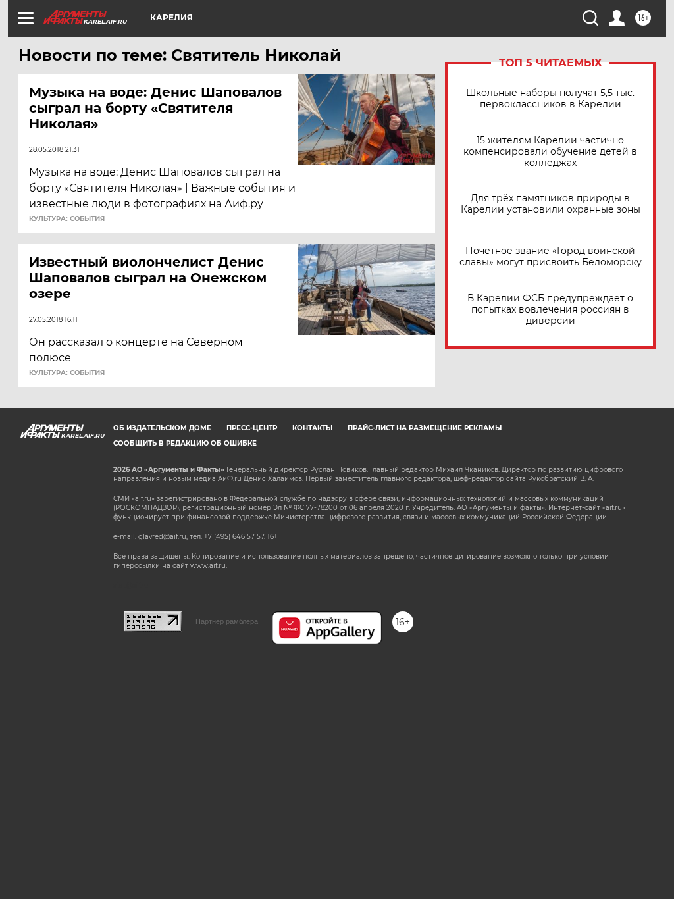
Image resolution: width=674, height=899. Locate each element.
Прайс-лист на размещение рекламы (425, 428)
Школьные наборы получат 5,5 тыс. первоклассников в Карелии (550, 99)
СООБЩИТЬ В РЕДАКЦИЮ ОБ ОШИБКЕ (185, 443)
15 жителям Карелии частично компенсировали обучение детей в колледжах (550, 151)
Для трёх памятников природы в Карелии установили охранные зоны (550, 204)
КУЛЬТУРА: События (67, 219)
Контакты (312, 428)
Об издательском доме (162, 428)
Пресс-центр (251, 428)
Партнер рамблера (226, 621)
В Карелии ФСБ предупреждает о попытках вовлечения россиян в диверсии (550, 309)
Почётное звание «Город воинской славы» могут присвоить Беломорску (550, 256)
